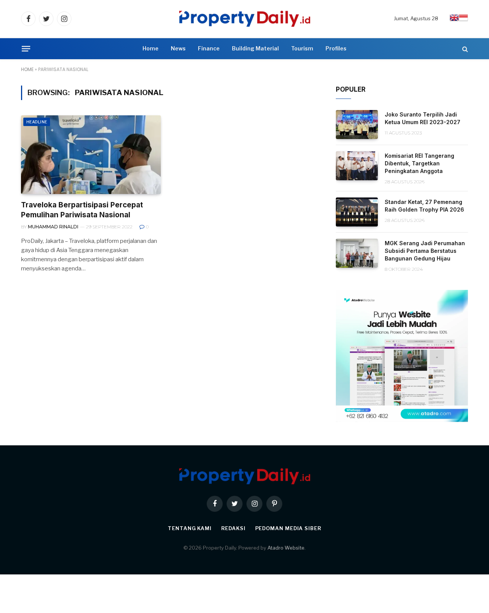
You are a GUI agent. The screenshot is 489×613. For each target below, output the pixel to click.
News (178, 48)
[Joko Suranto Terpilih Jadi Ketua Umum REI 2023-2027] (357, 124)
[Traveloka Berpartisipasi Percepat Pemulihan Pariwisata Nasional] (91, 154)
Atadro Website (285, 548)
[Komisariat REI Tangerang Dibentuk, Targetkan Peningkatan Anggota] (357, 165)
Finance (209, 48)
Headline (36, 122)
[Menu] (26, 48)
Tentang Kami (190, 528)
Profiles (336, 48)
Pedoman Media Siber (288, 528)
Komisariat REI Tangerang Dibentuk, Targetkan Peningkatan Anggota (419, 163)
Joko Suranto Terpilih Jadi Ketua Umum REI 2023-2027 (422, 118)
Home (150, 48)
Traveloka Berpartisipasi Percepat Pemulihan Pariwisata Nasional (82, 210)
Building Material (255, 48)
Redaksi (233, 528)
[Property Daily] (244, 19)
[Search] (464, 48)
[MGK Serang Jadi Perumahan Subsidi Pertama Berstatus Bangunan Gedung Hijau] (357, 253)
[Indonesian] (463, 20)
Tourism (302, 48)
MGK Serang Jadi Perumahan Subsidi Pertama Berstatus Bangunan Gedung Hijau (425, 251)
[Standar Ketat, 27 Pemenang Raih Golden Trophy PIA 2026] (357, 211)
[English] (454, 20)
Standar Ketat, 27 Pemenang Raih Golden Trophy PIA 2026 (424, 206)
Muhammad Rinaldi (53, 227)
